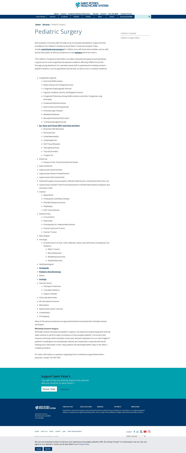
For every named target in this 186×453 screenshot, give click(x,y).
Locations (64, 17)
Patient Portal (126, 14)
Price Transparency (75, 431)
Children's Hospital (128, 33)
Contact (103, 14)
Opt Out (47, 449)
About (56, 14)
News (100, 17)
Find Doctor (68, 407)
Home (38, 24)
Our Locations (86, 407)
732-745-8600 (113, 14)
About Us (44, 431)
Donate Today (49, 389)
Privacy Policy (83, 444)
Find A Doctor (40, 17)
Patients (76, 17)
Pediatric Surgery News (130, 38)
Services (52, 17)
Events (112, 17)
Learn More (64, 389)
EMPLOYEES (135, 407)
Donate (96, 14)
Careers (63, 14)
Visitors (88, 17)
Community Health (126, 17)
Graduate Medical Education (79, 14)
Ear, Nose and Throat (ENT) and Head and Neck (59, 126)
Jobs (64, 431)
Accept (38, 449)
